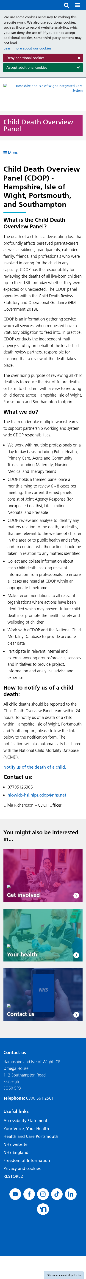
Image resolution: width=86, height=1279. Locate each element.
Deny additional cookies (23, 59)
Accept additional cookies (25, 68)
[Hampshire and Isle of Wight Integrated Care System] (43, 94)
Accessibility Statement (25, 1120)
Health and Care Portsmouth (30, 1136)
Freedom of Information (26, 1160)
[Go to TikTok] (57, 1194)
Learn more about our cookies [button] (27, 48)
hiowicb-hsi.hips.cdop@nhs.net (37, 795)
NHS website (15, 1144)
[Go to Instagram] (43, 1194)
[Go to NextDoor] (43, 1209)
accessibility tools (64, 1275)
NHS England (15, 1152)
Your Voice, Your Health (26, 1128)
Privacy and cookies (22, 1168)
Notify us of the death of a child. (34, 767)
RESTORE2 (13, 1176)
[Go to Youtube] (15, 1194)
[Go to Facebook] (29, 1194)
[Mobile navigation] (77, 5)
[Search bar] (66, 5)
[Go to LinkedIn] (71, 1194)
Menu (12, 152)
